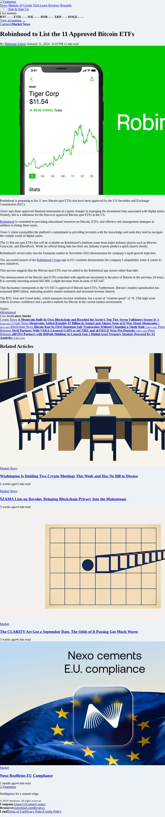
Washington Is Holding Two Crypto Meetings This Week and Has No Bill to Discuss (69, 476)
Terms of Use (16, 811)
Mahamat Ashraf (15, 44)
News (3, 5)
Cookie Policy (52, 811)
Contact (40, 804)
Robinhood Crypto (49, 260)
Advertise (20, 808)
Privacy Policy (34, 811)
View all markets (12, 20)
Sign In (12, 9)
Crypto (27, 5)
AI (21, 5)
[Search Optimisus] (5, 9)
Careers (31, 804)
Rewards (65, 5)
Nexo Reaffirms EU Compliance (26, 775)
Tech (36, 5)
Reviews (53, 5)
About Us (19, 804)
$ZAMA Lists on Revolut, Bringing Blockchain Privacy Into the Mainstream (63, 499)
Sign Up (23, 9)
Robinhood (7, 221)
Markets (13, 5)
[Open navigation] (1, 9)
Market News (8, 468)
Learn (43, 5)
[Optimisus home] (8, 1)
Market (4, 624)
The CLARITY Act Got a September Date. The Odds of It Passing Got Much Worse (69, 632)
